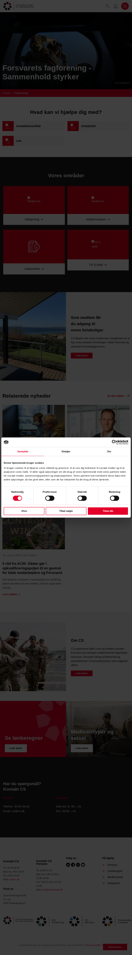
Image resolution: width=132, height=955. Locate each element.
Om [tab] (109, 451)
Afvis (24, 511)
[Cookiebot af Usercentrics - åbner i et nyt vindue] (114, 442)
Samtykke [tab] (22, 451)
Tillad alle (108, 511)
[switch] (49, 498)
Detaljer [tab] (66, 451)
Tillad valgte (66, 511)
